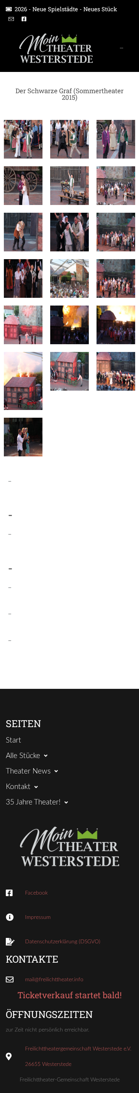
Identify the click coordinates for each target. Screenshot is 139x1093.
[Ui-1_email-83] (11, 19)
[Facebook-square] (24, 19)
